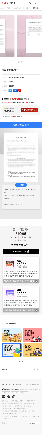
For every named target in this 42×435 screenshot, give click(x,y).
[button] (18, 54)
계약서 (11, 77)
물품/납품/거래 (20, 77)
